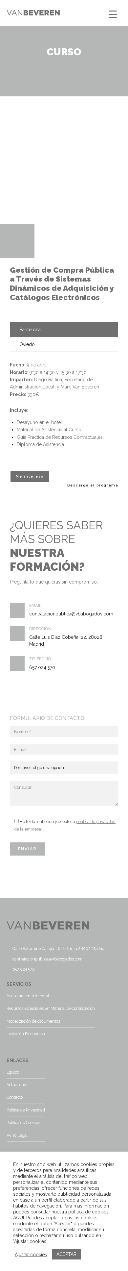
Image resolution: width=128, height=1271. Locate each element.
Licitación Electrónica (26, 1033)
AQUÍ (18, 1217)
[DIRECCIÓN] (17, 633)
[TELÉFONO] (17, 663)
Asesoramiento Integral (28, 995)
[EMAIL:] (17, 610)
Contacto (15, 1097)
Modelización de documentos (33, 1021)
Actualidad (16, 1084)
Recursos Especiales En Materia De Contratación (51, 1008)
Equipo (13, 1072)
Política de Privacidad (26, 1110)
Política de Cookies (23, 1122)
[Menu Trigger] (113, 14)
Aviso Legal (17, 1135)
